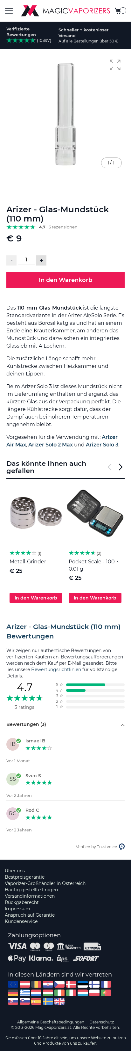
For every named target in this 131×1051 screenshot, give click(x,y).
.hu (48, 993)
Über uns (15, 871)
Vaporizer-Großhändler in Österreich (45, 883)
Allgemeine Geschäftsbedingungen (50, 1022)
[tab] (65, 631)
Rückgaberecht (22, 902)
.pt (106, 993)
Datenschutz (101, 1022)
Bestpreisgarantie (25, 877)
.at (25, 984)
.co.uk (59, 1001)
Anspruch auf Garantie (30, 915)
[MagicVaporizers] (65, 11)
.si (25, 1001)
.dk (71, 984)
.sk (13, 1001)
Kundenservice (21, 921)
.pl (94, 993)
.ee (83, 984)
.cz (59, 984)
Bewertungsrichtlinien (56, 669)
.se (48, 1001)
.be (36, 984)
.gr (25, 993)
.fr (106, 984)
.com (13, 984)
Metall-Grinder (28, 562)
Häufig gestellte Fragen (31, 890)
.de (13, 993)
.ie (59, 993)
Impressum (17, 909)
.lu (83, 993)
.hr (48, 984)
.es (36, 1001)
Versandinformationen (30, 896)
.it (71, 993)
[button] (115, 64)
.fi (94, 984)
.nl (36, 993)
